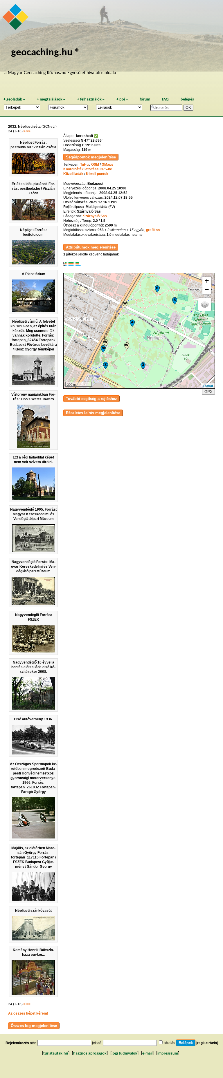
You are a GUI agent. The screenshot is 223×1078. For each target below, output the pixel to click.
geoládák (14, 99)
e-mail (147, 1053)
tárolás (169, 1043)
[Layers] (204, 304)
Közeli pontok (97, 174)
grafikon (153, 230)
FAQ (165, 99)
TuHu (84, 164)
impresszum (167, 1053)
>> (28, 131)
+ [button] (207, 280)
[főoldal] (16, 18)
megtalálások (51, 99)
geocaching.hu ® (45, 53)
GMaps (107, 164)
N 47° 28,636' (91, 140)
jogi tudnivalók (124, 1053)
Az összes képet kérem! (28, 1013)
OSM (95, 164)
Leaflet (208, 385)
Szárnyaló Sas (95, 216)
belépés (187, 99)
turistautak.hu (55, 1053)
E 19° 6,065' (91, 145)
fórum (145, 99)
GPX (208, 392)
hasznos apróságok (90, 1053)
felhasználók (91, 99)
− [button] (207, 289)
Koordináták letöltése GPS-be (87, 169)
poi (122, 99)
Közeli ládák (73, 174)
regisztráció (207, 1043)
